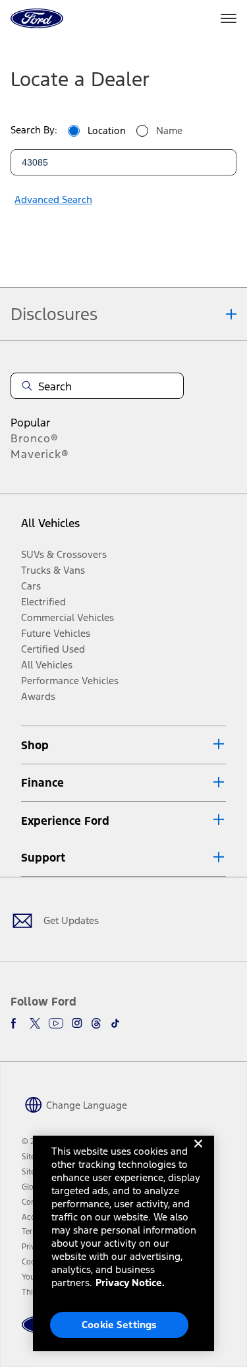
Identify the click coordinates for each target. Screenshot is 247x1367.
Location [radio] (107, 130)
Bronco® (35, 438)
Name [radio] (169, 130)
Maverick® (40, 454)
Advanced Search (53, 199)
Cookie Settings (119, 1324)
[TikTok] (115, 1023)
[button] (123, 745)
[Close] (198, 1154)
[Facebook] (16, 1023)
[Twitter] (35, 1023)
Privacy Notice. (130, 1282)
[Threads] (96, 1023)
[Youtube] (56, 1023)
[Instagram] (77, 1023)
